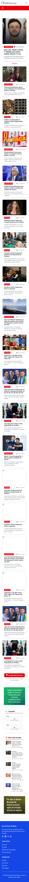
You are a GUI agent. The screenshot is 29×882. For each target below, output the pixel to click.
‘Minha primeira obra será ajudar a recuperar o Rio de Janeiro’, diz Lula (13, 153)
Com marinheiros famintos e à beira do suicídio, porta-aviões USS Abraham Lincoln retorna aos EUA (14, 322)
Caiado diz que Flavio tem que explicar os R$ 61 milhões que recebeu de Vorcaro (13, 187)
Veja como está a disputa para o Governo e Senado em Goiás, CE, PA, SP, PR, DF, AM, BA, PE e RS (14, 391)
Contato (4, 847)
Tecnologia (5, 868)
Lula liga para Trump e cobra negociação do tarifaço (13, 424)
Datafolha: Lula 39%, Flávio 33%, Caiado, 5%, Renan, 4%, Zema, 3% (13, 357)
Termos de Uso (6, 852)
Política (4, 860)
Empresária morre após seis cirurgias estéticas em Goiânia (14, 221)
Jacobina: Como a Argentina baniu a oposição (13, 288)
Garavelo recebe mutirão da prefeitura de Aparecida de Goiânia (13, 254)
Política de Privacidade (9, 850)
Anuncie (4, 844)
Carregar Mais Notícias (15, 675)
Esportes (4, 865)
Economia (5, 863)
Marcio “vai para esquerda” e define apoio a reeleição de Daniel (13, 457)
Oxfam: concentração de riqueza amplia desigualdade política (13, 121)
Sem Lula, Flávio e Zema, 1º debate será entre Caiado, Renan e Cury (13, 52)
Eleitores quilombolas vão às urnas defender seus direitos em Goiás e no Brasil (14, 88)
